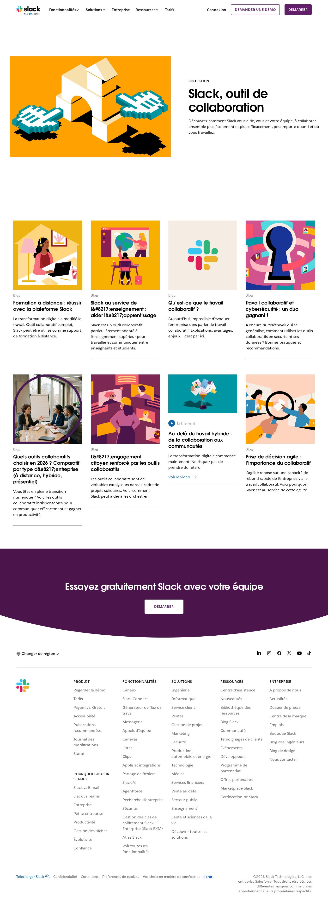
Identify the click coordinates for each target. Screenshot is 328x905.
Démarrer (298, 9)
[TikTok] (309, 654)
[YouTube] (299, 654)
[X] (289, 654)
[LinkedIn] (259, 654)
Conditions (89, 876)
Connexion (216, 9)
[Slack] (28, 9)
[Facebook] (279, 654)
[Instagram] (269, 654)
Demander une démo (255, 9)
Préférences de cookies (120, 876)
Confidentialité (65, 876)
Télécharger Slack (30, 876)
